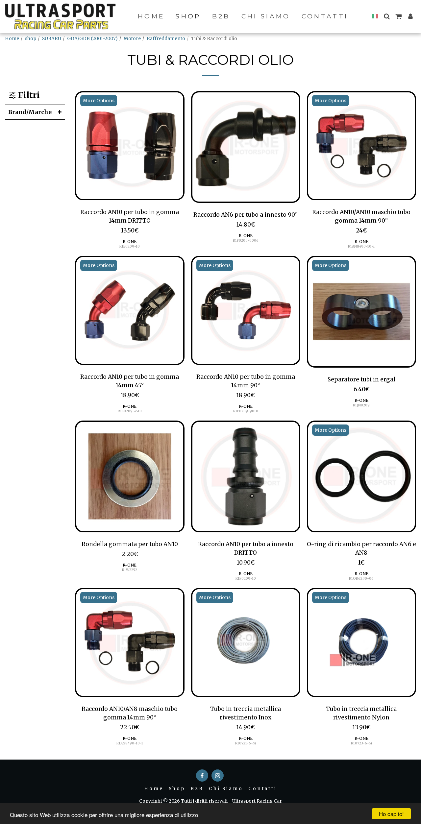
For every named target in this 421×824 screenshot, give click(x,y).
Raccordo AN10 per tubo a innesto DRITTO (245, 548)
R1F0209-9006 (246, 240)
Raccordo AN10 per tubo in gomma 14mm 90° (245, 381)
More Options (98, 101)
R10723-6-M (361, 743)
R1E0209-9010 (245, 411)
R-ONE (129, 241)
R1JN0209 (361, 405)
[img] (129, 145)
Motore (132, 38)
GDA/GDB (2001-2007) (92, 38)
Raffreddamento (166, 38)
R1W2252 (129, 570)
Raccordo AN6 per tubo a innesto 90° (245, 214)
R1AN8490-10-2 (361, 246)
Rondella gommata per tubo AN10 (130, 544)
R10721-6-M (245, 743)
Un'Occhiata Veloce (129, 196)
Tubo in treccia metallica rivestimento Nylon (361, 713)
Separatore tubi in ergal (361, 379)
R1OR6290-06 (361, 578)
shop (30, 38)
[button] (386, 16)
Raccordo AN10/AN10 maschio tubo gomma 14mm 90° (361, 216)
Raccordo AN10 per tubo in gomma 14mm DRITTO (129, 216)
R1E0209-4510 (130, 411)
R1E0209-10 (129, 246)
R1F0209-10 (245, 578)
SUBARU (51, 38)
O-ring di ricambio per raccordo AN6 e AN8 (361, 548)
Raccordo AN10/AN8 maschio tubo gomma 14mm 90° (130, 713)
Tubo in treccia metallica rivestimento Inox (245, 713)
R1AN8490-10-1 (129, 743)
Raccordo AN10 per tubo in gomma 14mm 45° (129, 381)
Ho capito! (391, 814)
